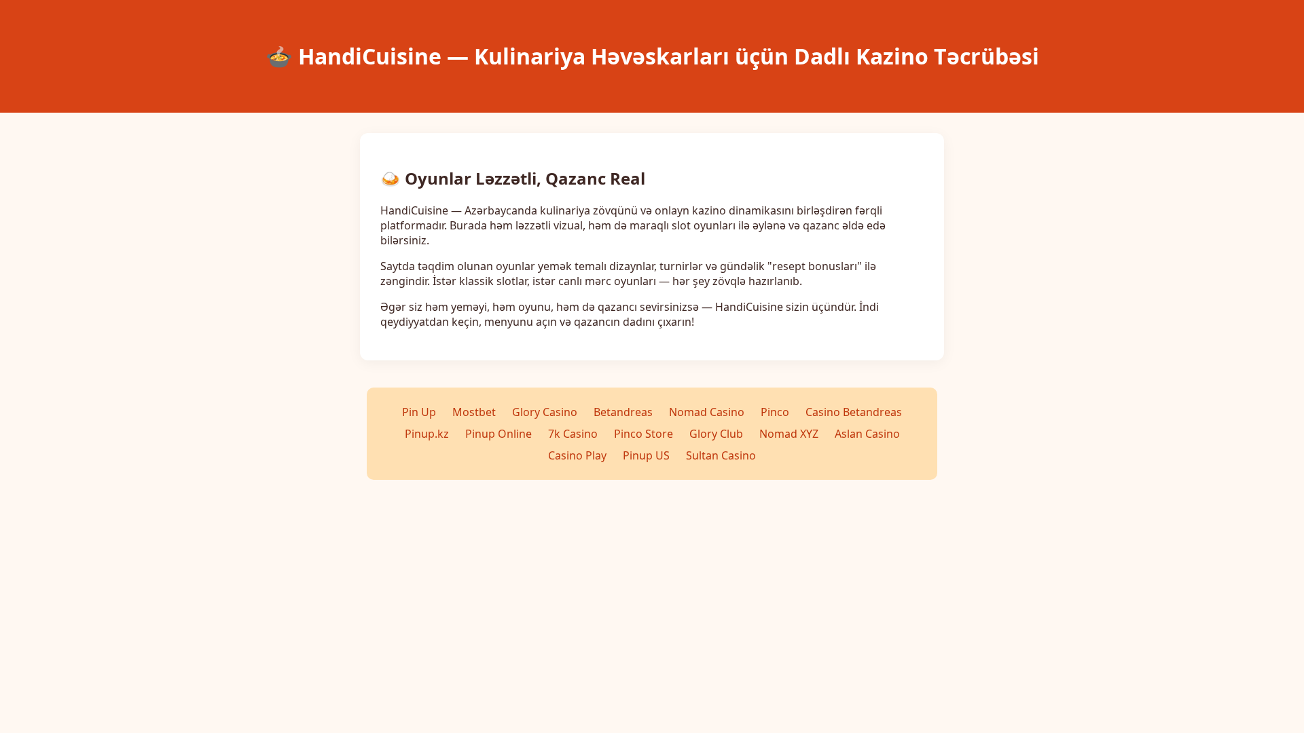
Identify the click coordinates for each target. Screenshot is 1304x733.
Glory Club (716, 433)
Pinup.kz (427, 433)
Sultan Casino (721, 455)
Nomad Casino (706, 412)
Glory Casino (544, 412)
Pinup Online (498, 433)
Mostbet (474, 412)
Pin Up (419, 412)
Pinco (775, 412)
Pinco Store (643, 433)
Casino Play (577, 455)
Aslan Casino (867, 433)
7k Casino (573, 433)
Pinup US (646, 455)
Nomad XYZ (788, 433)
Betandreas (623, 412)
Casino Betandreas (853, 412)
